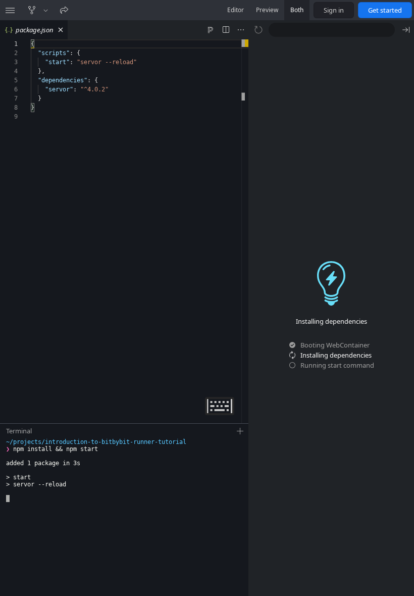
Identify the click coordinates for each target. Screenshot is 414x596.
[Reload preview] (258, 30)
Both (296, 10)
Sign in (334, 10)
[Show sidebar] (10, 10)
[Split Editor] (225, 30)
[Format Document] (210, 30)
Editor (235, 10)
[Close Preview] (406, 30)
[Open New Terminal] (240, 431)
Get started (385, 10)
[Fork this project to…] (46, 10)
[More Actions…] (240, 30)
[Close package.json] (61, 30)
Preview (267, 10)
